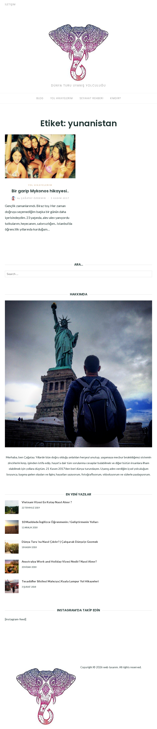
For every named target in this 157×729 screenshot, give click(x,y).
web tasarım (110, 667)
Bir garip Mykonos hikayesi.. (40, 191)
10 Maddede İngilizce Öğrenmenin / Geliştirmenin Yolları (60, 522)
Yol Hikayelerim (61, 98)
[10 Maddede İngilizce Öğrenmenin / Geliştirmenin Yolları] (12, 527)
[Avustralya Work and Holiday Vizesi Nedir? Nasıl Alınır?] (12, 566)
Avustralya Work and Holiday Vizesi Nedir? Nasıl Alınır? (59, 561)
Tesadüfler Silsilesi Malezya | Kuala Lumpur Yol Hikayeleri (60, 581)
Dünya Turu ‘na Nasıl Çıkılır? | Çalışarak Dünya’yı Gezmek (60, 541)
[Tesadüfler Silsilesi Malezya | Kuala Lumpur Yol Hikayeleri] (12, 586)
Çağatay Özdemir (32, 198)
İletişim (10, 4)
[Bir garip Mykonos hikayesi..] (40, 156)
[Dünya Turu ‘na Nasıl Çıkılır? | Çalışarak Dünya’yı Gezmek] (12, 547)
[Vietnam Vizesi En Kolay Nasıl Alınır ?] (12, 507)
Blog (40, 98)
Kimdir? (115, 98)
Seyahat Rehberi (91, 98)
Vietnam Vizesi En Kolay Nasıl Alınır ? (47, 502)
